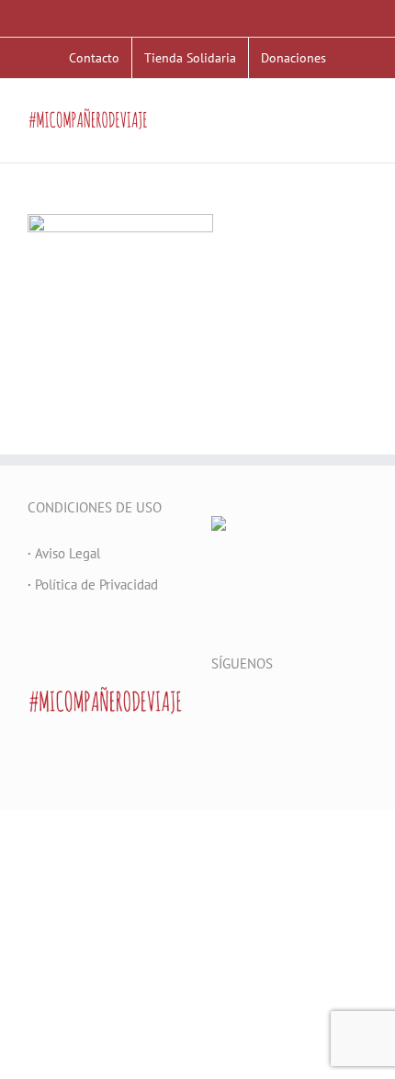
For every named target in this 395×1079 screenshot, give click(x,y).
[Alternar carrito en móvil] (327, 134)
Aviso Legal (64, 553)
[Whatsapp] (340, 709)
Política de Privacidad (93, 584)
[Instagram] (291, 709)
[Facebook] (216, 709)
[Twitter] (241, 709)
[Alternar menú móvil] (360, 134)
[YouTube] (266, 709)
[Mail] (316, 709)
